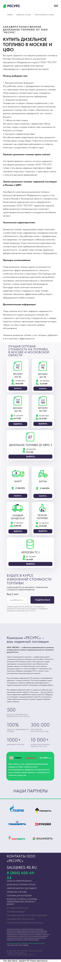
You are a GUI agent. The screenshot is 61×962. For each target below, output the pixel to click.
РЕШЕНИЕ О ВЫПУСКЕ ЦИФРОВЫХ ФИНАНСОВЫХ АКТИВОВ (26, 943)
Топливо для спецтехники (20, 919)
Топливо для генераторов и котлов (25, 923)
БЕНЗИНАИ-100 (43, 409)
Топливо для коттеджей (19, 895)
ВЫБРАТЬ (18, 388)
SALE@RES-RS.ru (22, 867)
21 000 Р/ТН (20, 488)
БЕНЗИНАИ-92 (18, 375)
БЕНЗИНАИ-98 (18, 409)
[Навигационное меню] (56, 6)
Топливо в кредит (16, 912)
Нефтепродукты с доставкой (22, 888)
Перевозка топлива (17, 892)
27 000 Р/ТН (44, 488)
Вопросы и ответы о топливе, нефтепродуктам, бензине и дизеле (22, 901)
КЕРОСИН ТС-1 (30, 552)
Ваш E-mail (12, 594)
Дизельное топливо (24, 15)
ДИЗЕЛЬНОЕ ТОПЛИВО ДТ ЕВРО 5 (30, 445)
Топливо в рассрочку (18, 908)
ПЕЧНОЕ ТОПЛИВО (42, 517)
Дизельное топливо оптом (21, 884)
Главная (10, 15)
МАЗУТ (18, 481)
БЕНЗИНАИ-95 (43, 375)
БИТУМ (43, 481)
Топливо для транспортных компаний (27, 915)
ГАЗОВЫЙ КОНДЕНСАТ (18, 517)
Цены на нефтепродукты (19, 881)
